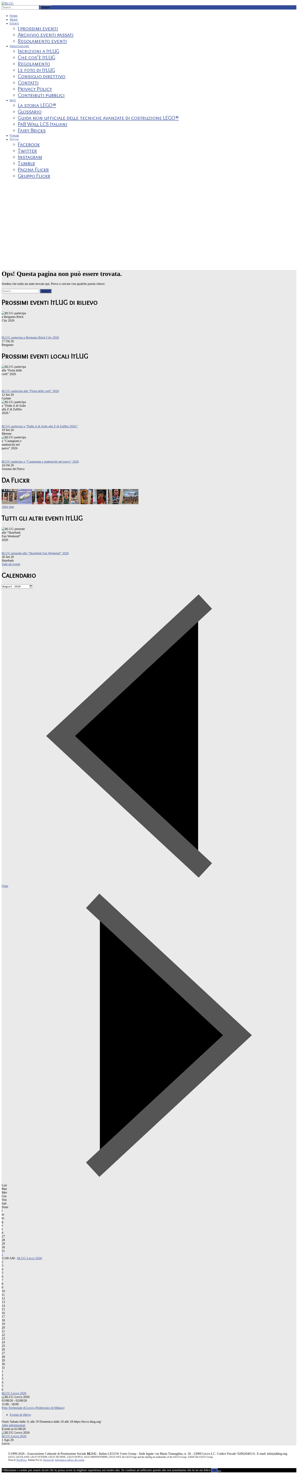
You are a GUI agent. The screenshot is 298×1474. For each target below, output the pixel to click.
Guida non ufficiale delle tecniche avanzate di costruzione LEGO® (98, 117)
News (14, 19)
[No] (219, 1471)
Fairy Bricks (32, 130)
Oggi (5, 886)
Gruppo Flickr (34, 175)
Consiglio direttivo (41, 76)
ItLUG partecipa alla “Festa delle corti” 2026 (30, 391)
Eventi (14, 23)
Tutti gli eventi (11, 564)
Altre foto (8, 506)
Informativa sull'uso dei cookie (69, 1460)
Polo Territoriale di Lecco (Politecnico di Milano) (33, 1408)
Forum (14, 135)
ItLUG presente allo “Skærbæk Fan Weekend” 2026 (35, 553)
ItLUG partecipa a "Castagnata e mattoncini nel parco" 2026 (40, 461)
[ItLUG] (8, 3)
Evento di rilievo (20, 1414)
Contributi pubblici (41, 95)
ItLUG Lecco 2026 (29, 1258)
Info (13, 100)
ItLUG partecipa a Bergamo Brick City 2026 (30, 337)
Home (14, 16)
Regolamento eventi (42, 41)
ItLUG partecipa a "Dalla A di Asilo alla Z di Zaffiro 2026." (40, 426)
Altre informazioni (13, 1425)
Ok (214, 1470)
